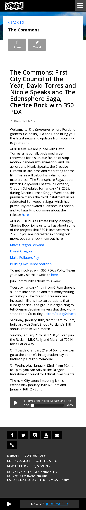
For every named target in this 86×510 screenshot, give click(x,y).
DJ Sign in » (41, 466)
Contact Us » (35, 455)
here (54, 275)
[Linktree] (12, 445)
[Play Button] (9, 503)
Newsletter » (17, 466)
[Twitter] (23, 435)
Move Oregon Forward (27, 245)
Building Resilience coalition (31, 264)
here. (25, 214)
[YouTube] (46, 435)
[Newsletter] (57, 435)
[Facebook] (12, 435)
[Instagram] (35, 435)
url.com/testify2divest (59, 313)
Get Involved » (18, 461)
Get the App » (46, 461)
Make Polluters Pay (24, 257)
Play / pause (15, 402)
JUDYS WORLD (57, 504)
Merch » (13, 455)
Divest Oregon (21, 251)
